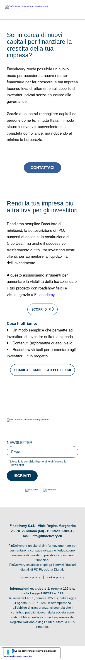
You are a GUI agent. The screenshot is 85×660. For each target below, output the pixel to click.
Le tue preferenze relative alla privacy (35, 650)
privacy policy (30, 577)
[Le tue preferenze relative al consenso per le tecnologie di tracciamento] (8, 652)
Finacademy (44, 294)
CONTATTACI (42, 168)
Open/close (77, 9)
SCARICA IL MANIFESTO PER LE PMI (42, 370)
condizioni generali (36, 461)
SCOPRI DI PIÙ (43, 309)
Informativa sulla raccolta (18, 656)
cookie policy (55, 577)
